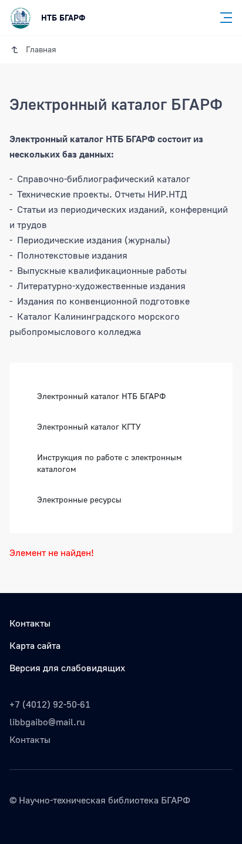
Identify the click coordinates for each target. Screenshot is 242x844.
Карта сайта (34, 645)
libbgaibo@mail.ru (47, 722)
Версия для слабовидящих (67, 668)
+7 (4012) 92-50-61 (49, 704)
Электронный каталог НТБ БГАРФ (101, 396)
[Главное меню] (223, 17)
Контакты (30, 623)
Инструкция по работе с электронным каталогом (109, 463)
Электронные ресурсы (79, 499)
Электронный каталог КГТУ (89, 426)
